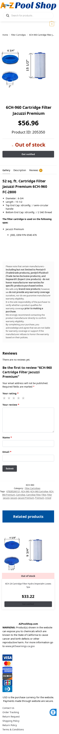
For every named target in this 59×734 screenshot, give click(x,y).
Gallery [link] (6, 170)
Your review (10, 404)
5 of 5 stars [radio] (23, 398)
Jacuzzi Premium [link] (26, 497)
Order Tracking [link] (10, 712)
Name (7, 437)
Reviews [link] (35, 170)
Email (6, 451)
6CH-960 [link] (25, 491)
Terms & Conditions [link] (13, 729)
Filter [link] (43, 494)
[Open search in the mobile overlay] (28, 16)
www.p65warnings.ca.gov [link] (20, 646)
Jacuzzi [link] (13, 497)
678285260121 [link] (13, 491)
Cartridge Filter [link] (33, 494)
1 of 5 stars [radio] (4, 398)
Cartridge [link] (20, 494)
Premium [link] (39, 497)
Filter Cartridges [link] (18, 34)
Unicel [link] (48, 497)
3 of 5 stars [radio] (14, 398)
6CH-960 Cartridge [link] (39, 491)
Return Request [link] (11, 716)
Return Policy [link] (9, 725)
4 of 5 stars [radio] (19, 398)
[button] (51, 24)
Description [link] (19, 170)
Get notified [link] (28, 604)
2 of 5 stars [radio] (9, 398)
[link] (53, 712)
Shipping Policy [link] (10, 720)
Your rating (10, 393)
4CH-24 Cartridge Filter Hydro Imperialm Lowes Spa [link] (28, 585)
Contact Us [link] (8, 707)
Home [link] (5, 34)
